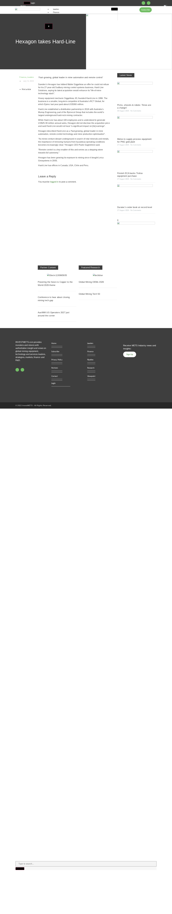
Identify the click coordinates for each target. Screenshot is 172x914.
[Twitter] (143, 3)
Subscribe (55, 352)
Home (53, 343)
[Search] (19, 868)
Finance (56, 12)
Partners (54, 368)
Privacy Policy (56, 360)
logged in (54, 182)
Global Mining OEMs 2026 (91, 282)
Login (33, 3)
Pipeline (56, 16)
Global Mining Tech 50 (89, 294)
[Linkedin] (148, 3)
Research (56, 19)
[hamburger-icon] (27, 3)
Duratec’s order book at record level (134, 207)
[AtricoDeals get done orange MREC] (136, 224)
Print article (26, 89)
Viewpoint (57, 22)
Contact (54, 376)
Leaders (56, 9)
